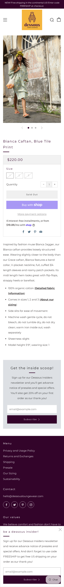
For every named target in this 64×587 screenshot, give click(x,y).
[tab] (28, 128)
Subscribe (30, 419)
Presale (7, 467)
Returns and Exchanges (18, 456)
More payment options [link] (32, 214)
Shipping (9, 462)
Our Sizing (9, 473)
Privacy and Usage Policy (19, 450)
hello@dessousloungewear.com (23, 496)
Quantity (11, 184)
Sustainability (11, 479)
